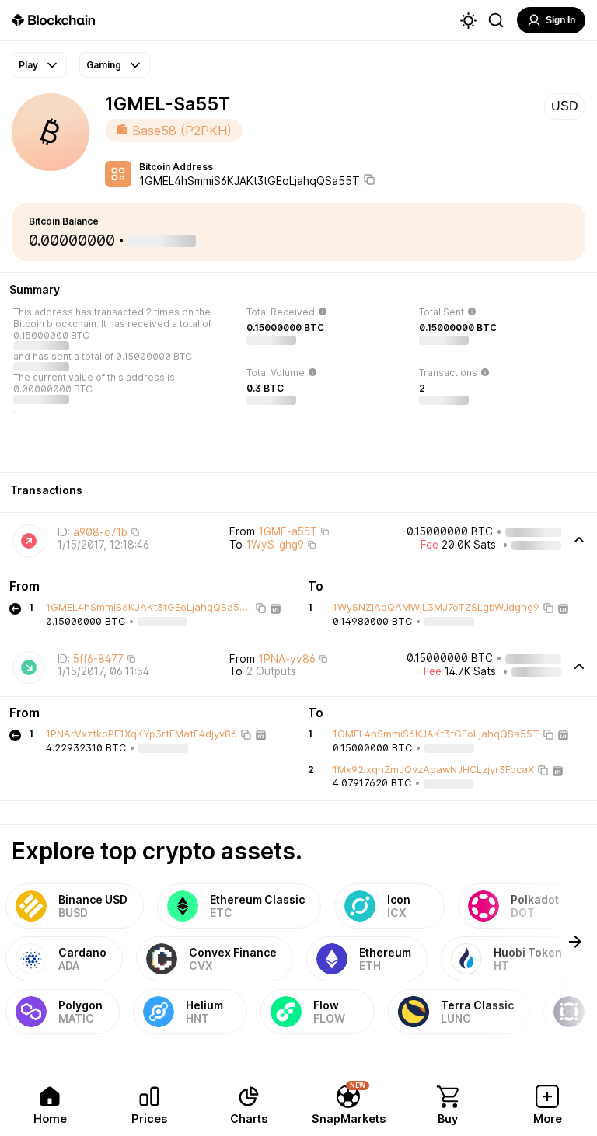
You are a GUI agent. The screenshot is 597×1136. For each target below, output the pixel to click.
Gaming (103, 65)
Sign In (560, 20)
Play (28, 65)
